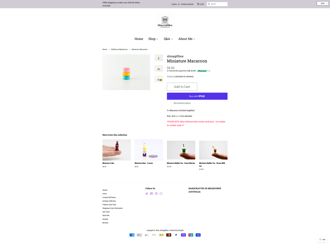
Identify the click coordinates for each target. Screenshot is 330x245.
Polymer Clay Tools (109, 205)
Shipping (170, 76)
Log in (174, 4)
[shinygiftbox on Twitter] (146, 194)
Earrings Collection (109, 201)
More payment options (182, 103)
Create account (187, 4)
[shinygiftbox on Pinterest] (156, 194)
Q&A (167, 39)
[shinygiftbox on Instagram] (160, 194)
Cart (202, 4)
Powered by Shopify (177, 230)
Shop (152, 39)
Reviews (105, 223)
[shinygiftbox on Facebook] (151, 194)
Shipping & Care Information (112, 208)
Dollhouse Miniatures (119, 49)
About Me (185, 39)
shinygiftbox (164, 230)
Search (104, 190)
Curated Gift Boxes (109, 197)
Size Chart (106, 212)
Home (139, 39)
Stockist (105, 219)
